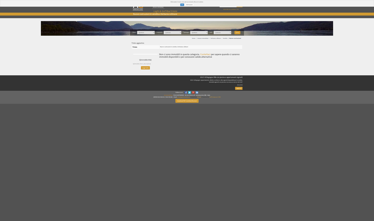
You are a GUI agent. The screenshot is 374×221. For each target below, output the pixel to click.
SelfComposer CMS (215, 97)
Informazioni (189, 4)
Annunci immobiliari (158, 7)
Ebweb (199, 97)
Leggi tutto (238, 88)
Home (193, 38)
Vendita (225, 38)
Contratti (159, 32)
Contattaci (205, 54)
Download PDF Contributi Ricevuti (187, 101)
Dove (134, 32)
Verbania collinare (216, 38)
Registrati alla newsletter (231, 9)
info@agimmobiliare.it (183, 97)
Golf (211, 32)
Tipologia (186, 32)
